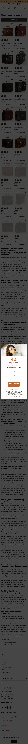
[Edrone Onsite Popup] (14, 372)
